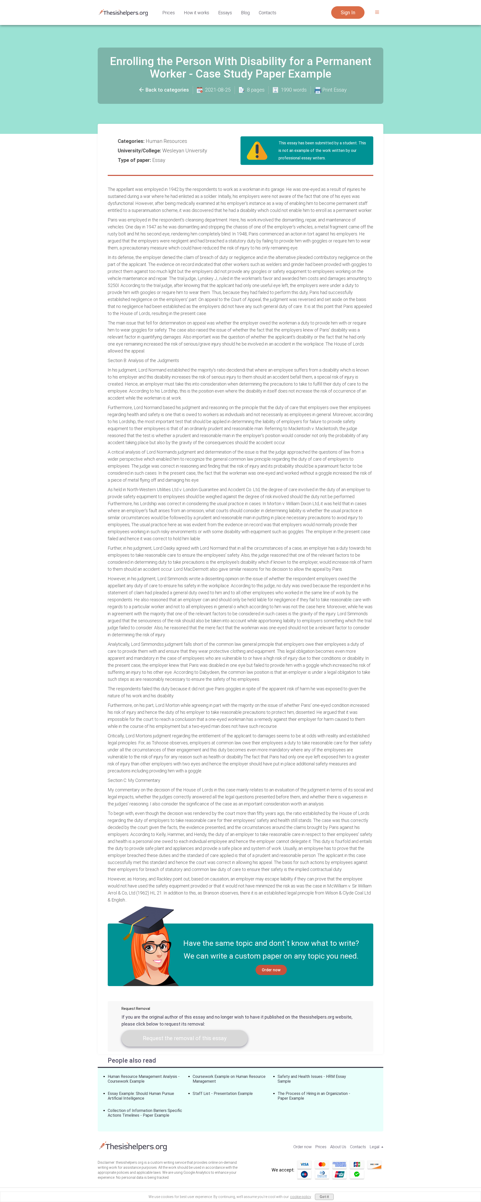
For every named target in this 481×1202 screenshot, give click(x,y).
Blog (245, 12)
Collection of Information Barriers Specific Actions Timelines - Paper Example (145, 1113)
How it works (196, 12)
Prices (168, 12)
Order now (271, 970)
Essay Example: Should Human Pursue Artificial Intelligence (141, 1096)
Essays (225, 12)
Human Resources (167, 141)
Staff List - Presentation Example (223, 1093)
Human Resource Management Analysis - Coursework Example (144, 1079)
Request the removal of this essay (184, 1038)
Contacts (267, 12)
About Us (338, 1146)
